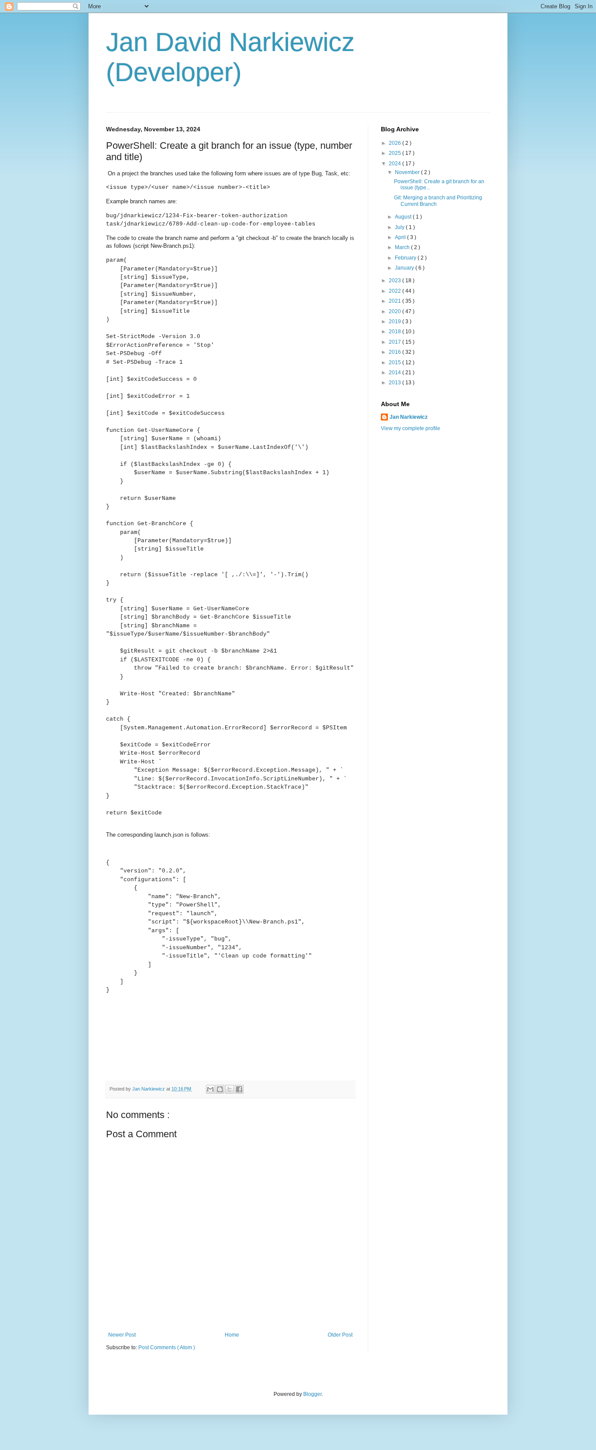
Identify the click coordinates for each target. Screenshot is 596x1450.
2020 (395, 311)
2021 (395, 301)
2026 (395, 143)
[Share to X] (229, 1089)
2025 (395, 153)
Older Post (340, 1335)
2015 (395, 362)
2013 (395, 383)
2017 (395, 342)
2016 (395, 352)
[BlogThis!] (220, 1089)
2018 (395, 331)
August (404, 217)
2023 (395, 280)
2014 (395, 372)
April (401, 237)
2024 (395, 164)
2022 (395, 291)
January (405, 268)
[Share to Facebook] (239, 1089)
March (403, 247)
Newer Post (122, 1335)
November (408, 172)
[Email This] (210, 1089)
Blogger (312, 1394)
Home (232, 1335)
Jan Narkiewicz (409, 417)
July (400, 227)
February (406, 258)
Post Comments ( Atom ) (166, 1347)
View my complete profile (410, 428)
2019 (395, 321)
